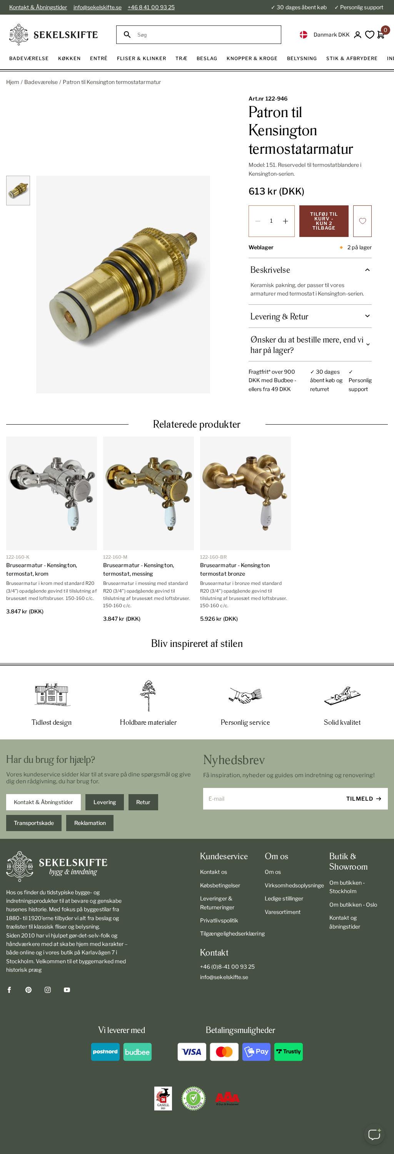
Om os (273, 871)
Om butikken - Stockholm (347, 886)
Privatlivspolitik (219, 920)
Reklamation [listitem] (90, 823)
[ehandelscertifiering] (193, 1098)
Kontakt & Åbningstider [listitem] (43, 802)
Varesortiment (283, 912)
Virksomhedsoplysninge (294, 885)
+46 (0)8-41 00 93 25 (227, 966)
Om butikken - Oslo (353, 904)
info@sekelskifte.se (97, 7)
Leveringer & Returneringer (217, 902)
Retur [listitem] (143, 802)
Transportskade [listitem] (34, 823)
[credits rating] (227, 1098)
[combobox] (206, 35)
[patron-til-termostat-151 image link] (123, 284)
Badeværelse (41, 82)
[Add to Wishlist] (362, 221)
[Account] (357, 35)
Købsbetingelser (220, 885)
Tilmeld (359, 798)
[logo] (53, 34)
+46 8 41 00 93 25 (151, 7)
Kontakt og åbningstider (344, 921)
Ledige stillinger (284, 898)
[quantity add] (285, 221)
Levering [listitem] (104, 802)
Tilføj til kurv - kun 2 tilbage (324, 221)
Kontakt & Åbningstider (38, 7)
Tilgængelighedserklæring (229, 933)
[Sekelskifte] (67, 866)
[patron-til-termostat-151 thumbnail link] (18, 190)
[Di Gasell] (163, 1098)
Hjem (12, 82)
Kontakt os (213, 871)
